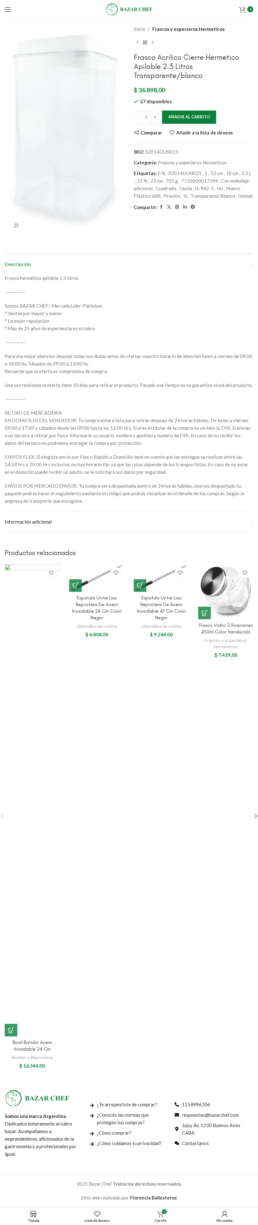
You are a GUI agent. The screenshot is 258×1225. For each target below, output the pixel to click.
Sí (185, 196)
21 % (142, 181)
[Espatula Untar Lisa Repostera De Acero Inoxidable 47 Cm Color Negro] (161, 578)
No (220, 188)
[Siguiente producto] (152, 43)
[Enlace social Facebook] (161, 207)
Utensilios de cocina (97, 626)
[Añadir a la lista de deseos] (51, 572)
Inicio (139, 29)
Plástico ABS (147, 196)
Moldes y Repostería (32, 1057)
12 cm (216, 173)
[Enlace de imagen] (37, 1097)
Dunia (185, 188)
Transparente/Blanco (212, 196)
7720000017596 (199, 181)
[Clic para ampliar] (16, 225)
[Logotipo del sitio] (129, 8)
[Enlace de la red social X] (169, 207)
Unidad (245, 196)
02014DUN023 (184, 173)
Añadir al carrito (189, 116)
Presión (172, 196)
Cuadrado (166, 188)
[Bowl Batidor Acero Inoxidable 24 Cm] (32, 800)
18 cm (232, 173)
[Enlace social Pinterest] (177, 207)
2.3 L (246, 173)
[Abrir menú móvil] (8, 9)
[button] (11, 1030)
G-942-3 (204, 188)
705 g (172, 181)
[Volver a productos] (145, 43)
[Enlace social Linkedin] (185, 207)
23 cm (156, 181)
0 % (161, 173)
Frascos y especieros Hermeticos (188, 29)
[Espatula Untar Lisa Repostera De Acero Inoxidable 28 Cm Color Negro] (96, 578)
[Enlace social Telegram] (193, 207)
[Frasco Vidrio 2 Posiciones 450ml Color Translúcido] (225, 591)
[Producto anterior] (137, 43)
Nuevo (233, 188)
